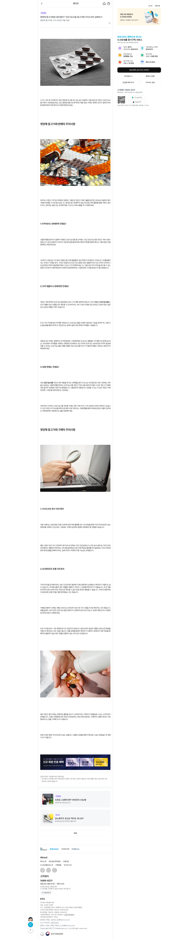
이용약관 (66, 861)
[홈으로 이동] (104, 3)
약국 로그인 (68, 865)
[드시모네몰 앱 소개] (54, 870)
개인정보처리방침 (55, 861)
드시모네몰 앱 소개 (46, 865)
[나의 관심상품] (30, 924)
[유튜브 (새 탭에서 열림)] (48, 870)
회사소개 (43, 861)
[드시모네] (43, 849)
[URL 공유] (109, 23)
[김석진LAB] (65, 849)
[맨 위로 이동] (30, 930)
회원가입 (157, 6)
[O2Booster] (54, 849)
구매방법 (58, 865)
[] (69, 915)
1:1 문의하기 (46, 892)
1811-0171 (55, 923)
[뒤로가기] (42, 3)
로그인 (150, 6)
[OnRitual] (75, 849)
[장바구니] (109, 3)
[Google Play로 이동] (137, 97)
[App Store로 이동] (137, 102)
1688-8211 (46, 880)
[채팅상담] (30, 919)
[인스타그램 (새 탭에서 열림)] (42, 870)
